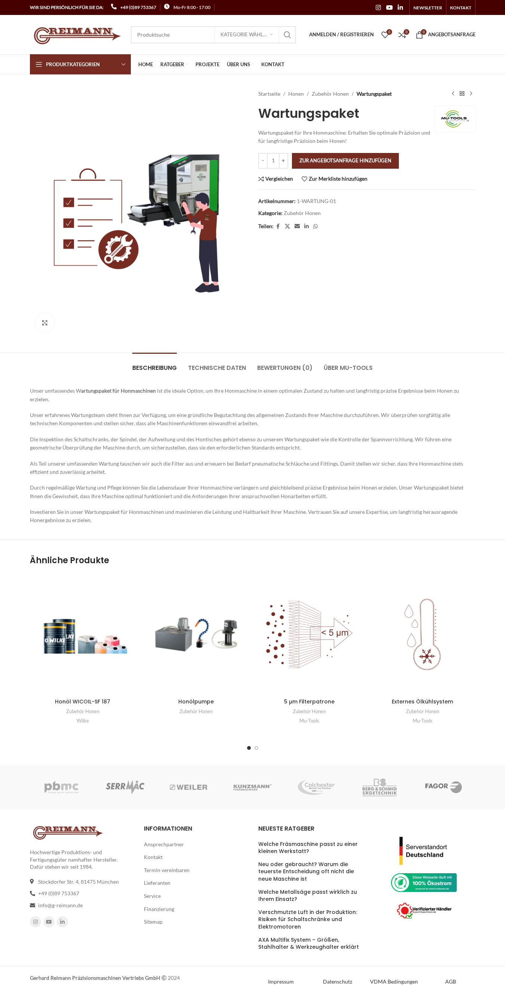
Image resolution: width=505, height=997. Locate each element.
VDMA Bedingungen (394, 981)
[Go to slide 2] (256, 748)
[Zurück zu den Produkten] (462, 93)
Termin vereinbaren (167, 870)
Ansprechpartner (164, 844)
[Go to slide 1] (249, 748)
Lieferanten (157, 883)
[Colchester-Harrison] (316, 787)
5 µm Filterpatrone (309, 701)
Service (152, 896)
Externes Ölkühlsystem (422, 701)
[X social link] (287, 226)
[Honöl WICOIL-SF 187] (83, 634)
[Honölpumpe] (196, 634)
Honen (296, 94)
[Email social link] (297, 226)
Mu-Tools (309, 721)
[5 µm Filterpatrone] (309, 634)
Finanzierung (159, 909)
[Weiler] (189, 787)
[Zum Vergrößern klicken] (45, 322)
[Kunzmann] (252, 787)
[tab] (154, 364)
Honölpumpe (196, 701)
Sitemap (153, 921)
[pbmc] (61, 787)
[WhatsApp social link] (315, 226)
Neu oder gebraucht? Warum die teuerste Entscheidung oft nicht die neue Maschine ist (306, 872)
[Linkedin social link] (400, 7)
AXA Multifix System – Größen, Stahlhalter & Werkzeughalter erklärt (308, 943)
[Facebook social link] (278, 226)
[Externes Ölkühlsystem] (422, 634)
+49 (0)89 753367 (138, 7)
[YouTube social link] (389, 7)
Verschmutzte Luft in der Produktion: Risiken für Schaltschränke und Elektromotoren (307, 919)
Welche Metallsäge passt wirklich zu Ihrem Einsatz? (307, 896)
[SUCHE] (287, 34)
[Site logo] (76, 34)
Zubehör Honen (330, 94)
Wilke (83, 721)
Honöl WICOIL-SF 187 (82, 701)
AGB (450, 981)
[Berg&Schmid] (380, 787)
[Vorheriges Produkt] (453, 93)
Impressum (281, 981)
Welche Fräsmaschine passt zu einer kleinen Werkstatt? (308, 848)
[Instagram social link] (378, 7)
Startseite (269, 94)
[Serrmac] (125, 787)
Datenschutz (337, 981)
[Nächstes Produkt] (470, 93)
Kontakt (153, 857)
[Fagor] (443, 787)
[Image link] (424, 850)
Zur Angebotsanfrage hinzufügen (345, 160)
